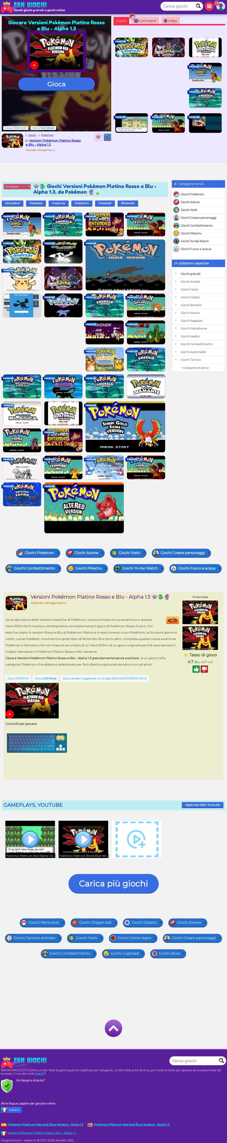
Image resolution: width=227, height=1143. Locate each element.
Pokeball (105, 203)
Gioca (56, 84)
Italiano (14, 1110)
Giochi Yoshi (189, 210)
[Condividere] (107, 137)
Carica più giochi (113, 883)
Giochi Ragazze (191, 320)
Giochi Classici (190, 297)
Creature (58, 203)
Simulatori (12, 203)
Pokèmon (82, 203)
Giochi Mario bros (44, 922)
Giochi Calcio (189, 289)
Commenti (145, 21)
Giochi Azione (190, 202)
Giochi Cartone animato (35, 938)
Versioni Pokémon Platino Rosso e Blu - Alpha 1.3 (42, 1133)
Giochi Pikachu (191, 233)
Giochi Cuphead (125, 953)
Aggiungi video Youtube (202, 805)
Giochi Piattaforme (194, 328)
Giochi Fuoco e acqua (196, 249)
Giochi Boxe (169, 953)
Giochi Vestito (190, 336)
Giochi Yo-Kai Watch (195, 241)
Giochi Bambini (191, 305)
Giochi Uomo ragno (134, 938)
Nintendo (128, 203)
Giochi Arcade (190, 281)
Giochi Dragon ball (95, 922)
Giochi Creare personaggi (198, 217)
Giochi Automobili (193, 352)
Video (171, 21)
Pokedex (36, 203)
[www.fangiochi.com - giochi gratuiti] (25, 1062)
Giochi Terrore (191, 360)
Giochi (121, 21)
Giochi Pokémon (192, 194)
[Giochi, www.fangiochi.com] (25, 7)
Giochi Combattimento (197, 225)
